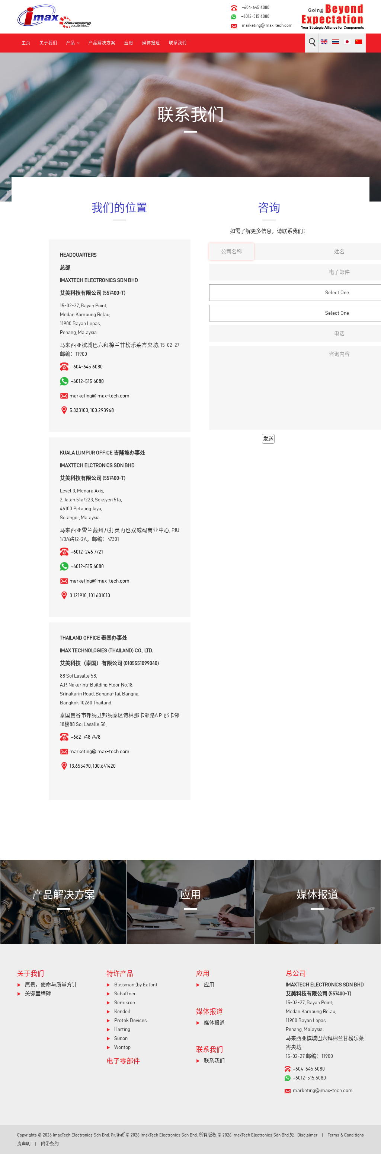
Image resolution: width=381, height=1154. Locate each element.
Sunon (120, 1038)
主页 (26, 43)
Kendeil (121, 1011)
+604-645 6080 (255, 7)
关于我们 (48, 43)
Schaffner (124, 993)
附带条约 (50, 1143)
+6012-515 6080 (255, 16)
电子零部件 (123, 1061)
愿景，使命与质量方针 (50, 984)
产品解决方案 (102, 43)
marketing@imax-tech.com (267, 25)
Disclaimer (307, 1134)
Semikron (124, 1002)
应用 (128, 43)
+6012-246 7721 (86, 552)
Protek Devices (130, 1020)
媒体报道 (151, 43)
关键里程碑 (37, 993)
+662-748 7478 (85, 737)
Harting (121, 1029)
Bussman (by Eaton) (135, 984)
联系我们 (178, 43)
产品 (70, 43)
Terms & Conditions (346, 1134)
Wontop (122, 1047)
